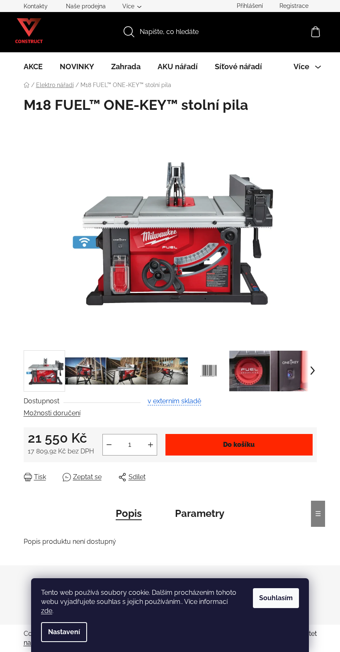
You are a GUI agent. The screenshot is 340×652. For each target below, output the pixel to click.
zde (46, 611)
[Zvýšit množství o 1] (150, 444)
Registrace (293, 5)
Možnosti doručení (52, 413)
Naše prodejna (86, 6)
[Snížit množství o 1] (109, 444)
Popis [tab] (129, 513)
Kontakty (36, 6)
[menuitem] (33, 67)
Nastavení (64, 632)
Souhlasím (276, 598)
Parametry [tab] (199, 513)
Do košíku (239, 444)
